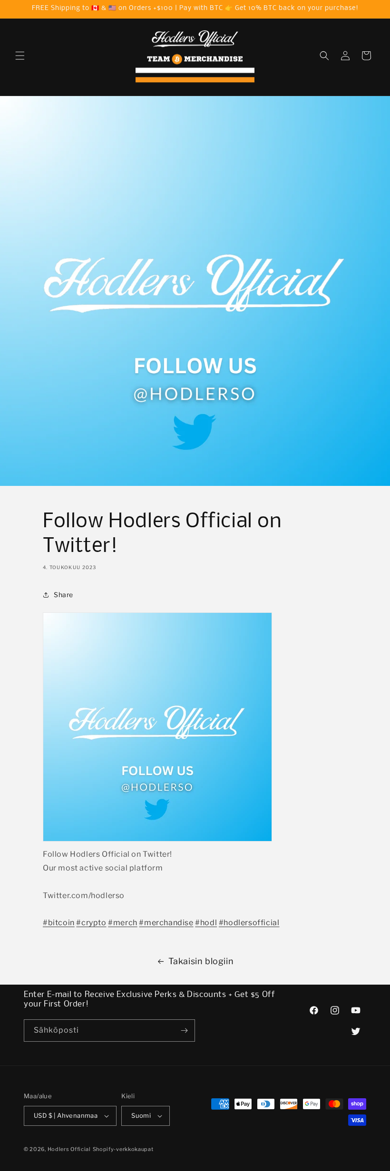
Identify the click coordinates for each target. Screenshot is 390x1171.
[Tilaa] (184, 1030)
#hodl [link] (206, 922)
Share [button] (63, 594)
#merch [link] (122, 922)
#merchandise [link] (166, 922)
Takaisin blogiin (201, 961)
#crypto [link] (91, 922)
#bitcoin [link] (59, 922)
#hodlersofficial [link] (249, 922)
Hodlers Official (69, 1149)
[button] (20, 55)
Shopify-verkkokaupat (123, 1149)
